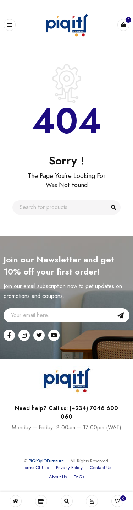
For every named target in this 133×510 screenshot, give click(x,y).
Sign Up (120, 315)
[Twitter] (39, 335)
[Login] (92, 501)
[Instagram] (24, 335)
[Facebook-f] (9, 335)
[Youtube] (54, 335)
